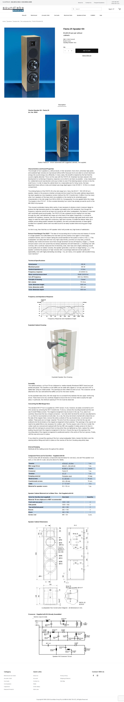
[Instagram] (97, 675)
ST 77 (64, 473)
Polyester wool (67, 476)
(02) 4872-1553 (15, 2)
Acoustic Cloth (8, 678)
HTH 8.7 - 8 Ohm (67, 463)
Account (35, 678)
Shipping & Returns (65, 678)
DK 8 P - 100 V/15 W (68, 466)
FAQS (34, 684)
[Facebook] (93, 675)
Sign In (110, 9)
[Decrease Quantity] (65, 51)
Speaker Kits (16, 21)
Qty (64, 47)
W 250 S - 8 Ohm (67, 468)
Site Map (62, 681)
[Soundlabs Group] (13, 9)
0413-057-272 (115, 3)
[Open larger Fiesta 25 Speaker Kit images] (29, 63)
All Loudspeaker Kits (26, 21)
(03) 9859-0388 (27, 2)
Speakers (9, 21)
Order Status (36, 686)
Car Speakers (7, 684)
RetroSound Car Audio (10, 675)
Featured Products (9, 689)
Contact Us (88, 2)
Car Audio (6, 681)
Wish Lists (36, 689)
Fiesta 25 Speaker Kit (37, 21)
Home (4, 21)
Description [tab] (62, 105)
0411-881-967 (115, 1)
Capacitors (7, 686)
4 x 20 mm (65, 478)
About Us (80, 2)
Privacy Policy (64, 675)
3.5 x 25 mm (66, 481)
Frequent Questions (99, 2)
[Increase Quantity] (71, 51)
